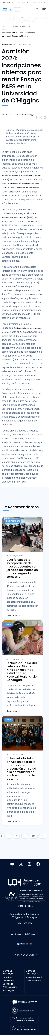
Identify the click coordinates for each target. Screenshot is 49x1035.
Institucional (13, 521)
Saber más (12, 615)
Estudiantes (38, 2)
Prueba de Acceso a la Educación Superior (21, 175)
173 (33, 836)
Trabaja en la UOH (23, 954)
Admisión (6, 44)
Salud (9, 624)
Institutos (7, 2)
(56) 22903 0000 (25, 923)
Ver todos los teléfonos (23, 934)
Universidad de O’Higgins (27, 188)
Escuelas (22, 2)
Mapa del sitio (26, 944)
